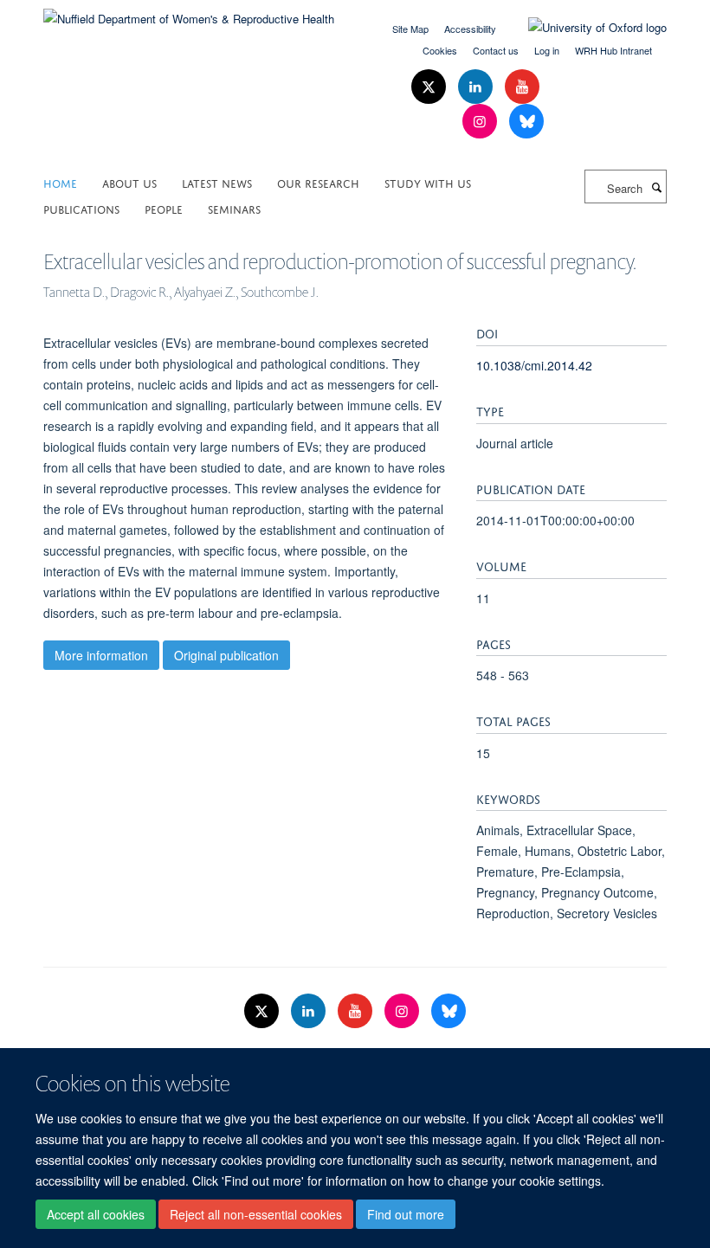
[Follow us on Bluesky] (526, 121)
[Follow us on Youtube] (522, 87)
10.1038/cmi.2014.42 (534, 365)
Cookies (440, 50)
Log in (546, 50)
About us (129, 182)
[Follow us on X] (430, 87)
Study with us (427, 182)
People (164, 208)
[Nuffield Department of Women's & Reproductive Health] (188, 12)
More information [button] (101, 655)
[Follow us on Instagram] (481, 121)
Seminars (234, 208)
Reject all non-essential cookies (256, 1214)
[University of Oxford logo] (584, 27)
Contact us (496, 50)
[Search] (656, 186)
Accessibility (470, 28)
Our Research (318, 182)
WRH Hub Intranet (613, 50)
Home (60, 182)
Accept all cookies (96, 1214)
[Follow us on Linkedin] (477, 87)
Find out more (405, 1214)
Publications (81, 208)
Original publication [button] (226, 655)
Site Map (410, 28)
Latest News (217, 182)
